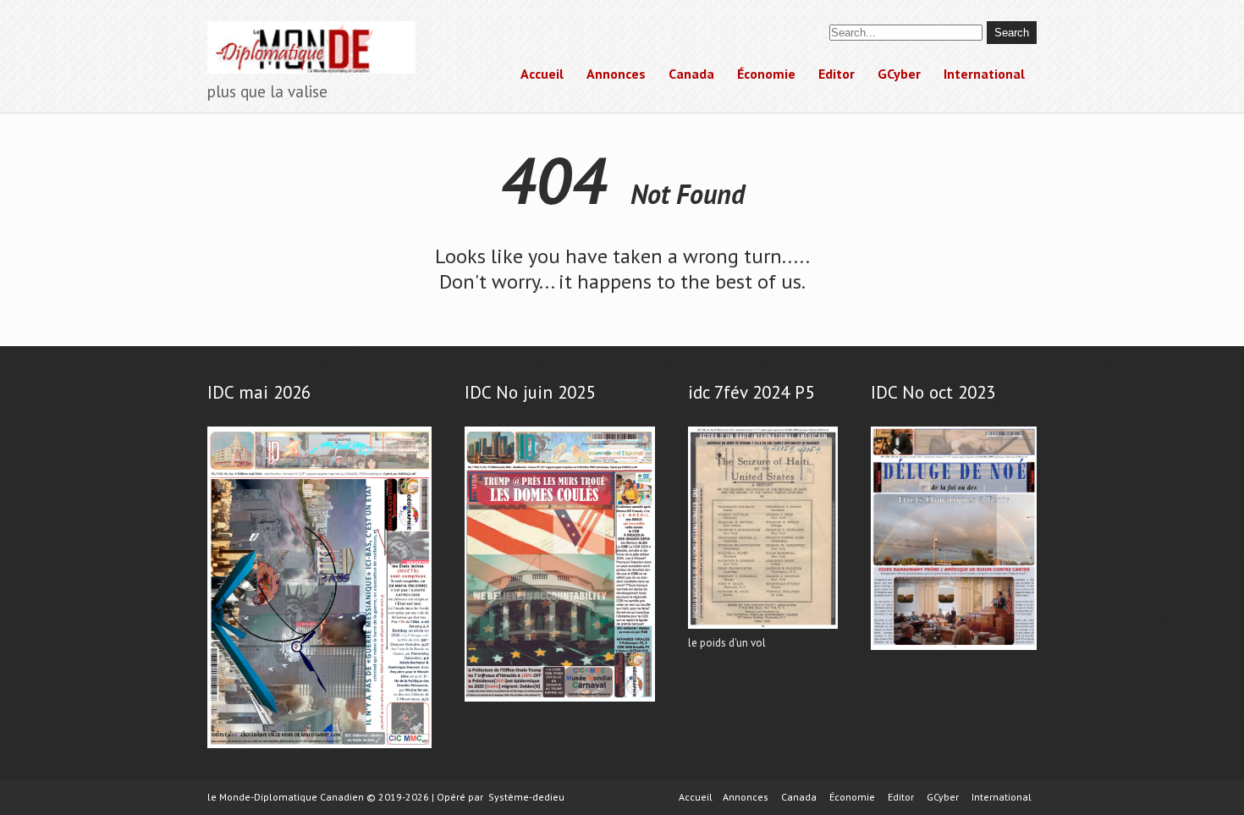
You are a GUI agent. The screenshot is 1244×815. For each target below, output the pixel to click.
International (984, 73)
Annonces (616, 73)
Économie (766, 73)
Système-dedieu (526, 796)
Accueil (542, 73)
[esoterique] (319, 748)
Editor (836, 73)
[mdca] (560, 702)
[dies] (954, 650)
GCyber (899, 73)
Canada (691, 73)
